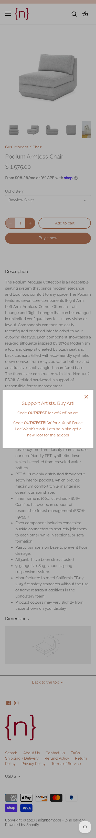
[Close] (86, 396)
